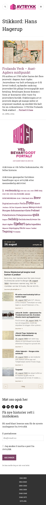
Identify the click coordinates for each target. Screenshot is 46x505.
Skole (22, 228)
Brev (37, 198)
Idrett (37, 203)
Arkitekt (27, 194)
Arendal (20, 194)
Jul (10, 207)
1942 (40, 191)
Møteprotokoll (35, 207)
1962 (14, 194)
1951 (7, 194)
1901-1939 (23, 489)
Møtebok (25, 207)
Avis (31, 198)
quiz (35, 214)
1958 (11, 194)
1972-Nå (23, 501)
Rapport (5, 219)
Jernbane (5, 207)
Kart (13, 207)
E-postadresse (9, 433)
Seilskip (13, 219)
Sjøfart (19, 223)
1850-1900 (23, 486)
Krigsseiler (18, 207)
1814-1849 (23, 482)
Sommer (28, 228)
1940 (36, 190)
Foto (30, 202)
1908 (21, 191)
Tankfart (34, 228)
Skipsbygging (14, 228)
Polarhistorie (9, 215)
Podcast (35, 210)
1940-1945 (23, 493)
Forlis (23, 203)
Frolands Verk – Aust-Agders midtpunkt (19, 70)
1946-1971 (23, 497)
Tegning (7, 231)
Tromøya (16, 232)
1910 (25, 191)
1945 (4, 194)
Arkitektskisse (9, 198)
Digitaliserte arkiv (10, 203)
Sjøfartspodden (33, 224)
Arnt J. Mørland (23, 198)
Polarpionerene (24, 215)
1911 (28, 191)
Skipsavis (5, 228)
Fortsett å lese (26, 110)
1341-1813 (23, 478)
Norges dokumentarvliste (16, 210)
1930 (32, 191)
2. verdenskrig (11, 190)
